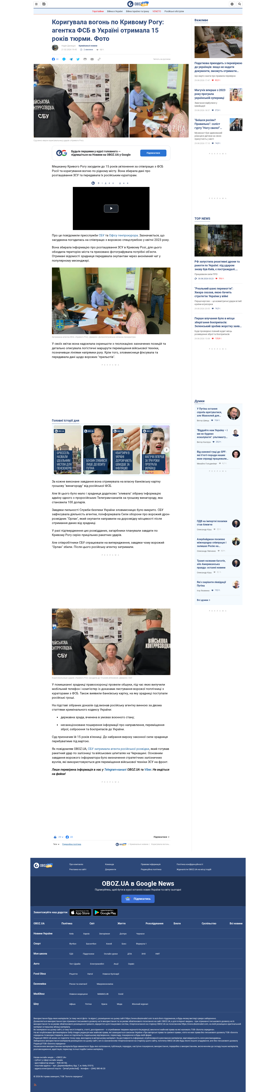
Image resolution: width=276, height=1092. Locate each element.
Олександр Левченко (206, 551)
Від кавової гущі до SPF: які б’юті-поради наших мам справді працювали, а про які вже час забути (212, 455)
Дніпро (123, 933)
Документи (110, 869)
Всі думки (202, 600)
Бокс (124, 944)
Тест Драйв (74, 964)
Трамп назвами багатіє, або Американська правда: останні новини (211, 564)
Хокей (109, 944)
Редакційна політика (71, 844)
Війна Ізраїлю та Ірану (137, 11)
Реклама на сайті (77, 869)
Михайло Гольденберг (207, 464)
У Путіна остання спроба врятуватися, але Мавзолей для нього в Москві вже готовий (209, 412)
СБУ (101, 235)
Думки (199, 401)
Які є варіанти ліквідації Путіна (211, 584)
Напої (90, 974)
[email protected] (70, 1068)
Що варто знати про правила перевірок (215, 76)
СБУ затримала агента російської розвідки (118, 749)
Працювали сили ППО (206, 274)
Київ (71, 933)
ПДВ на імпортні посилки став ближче (212, 523)
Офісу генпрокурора (123, 235)
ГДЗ (71, 954)
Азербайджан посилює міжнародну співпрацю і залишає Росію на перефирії (211, 543)
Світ (92, 923)
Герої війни (98, 11)
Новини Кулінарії (111, 974)
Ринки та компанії (78, 984)
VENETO (157, 11)
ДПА (129, 954)
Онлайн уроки (111, 954)
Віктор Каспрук (204, 442)
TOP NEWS (202, 218)
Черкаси (140, 933)
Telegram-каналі (115, 769)
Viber (147, 769)
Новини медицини (78, 994)
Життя (122, 923)
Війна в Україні (115, 11)
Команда (109, 864)
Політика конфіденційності (190, 864)
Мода (119, 1004)
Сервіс (131, 964)
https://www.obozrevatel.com (138, 1018)
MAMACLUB (102, 994)
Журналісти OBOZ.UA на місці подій (194, 869)
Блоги (177, 923)
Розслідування (154, 923)
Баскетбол (91, 944)
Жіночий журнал (140, 1004)
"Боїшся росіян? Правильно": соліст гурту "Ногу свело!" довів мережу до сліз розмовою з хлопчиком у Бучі (210, 124)
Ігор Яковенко (203, 591)
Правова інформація (151, 864)
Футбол (72, 944)
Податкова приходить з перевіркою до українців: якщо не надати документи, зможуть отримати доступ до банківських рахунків (218, 67)
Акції (116, 964)
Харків (86, 933)
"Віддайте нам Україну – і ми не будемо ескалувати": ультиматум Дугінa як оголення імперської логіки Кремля (212, 434)
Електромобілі (97, 964)
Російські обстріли (174, 11)
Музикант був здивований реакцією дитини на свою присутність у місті (208, 136)
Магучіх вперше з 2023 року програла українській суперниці (210, 94)
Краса (104, 1004)
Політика (66, 923)
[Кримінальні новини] (121, 845)
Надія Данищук (68, 46)
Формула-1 (141, 944)
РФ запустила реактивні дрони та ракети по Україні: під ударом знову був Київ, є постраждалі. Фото (217, 265)
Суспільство (209, 923)
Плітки (88, 1004)
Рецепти (73, 974)
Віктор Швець (203, 421)
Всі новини (236, 923)
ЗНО (144, 954)
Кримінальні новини (88, 46)
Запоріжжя (104, 933)
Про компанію (76, 864)
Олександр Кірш (204, 529)
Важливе (201, 20)
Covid (120, 994)
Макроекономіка (105, 984)
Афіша (72, 1004)
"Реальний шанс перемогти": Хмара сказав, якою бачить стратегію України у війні (214, 292)
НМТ (157, 954)
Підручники (88, 954)
